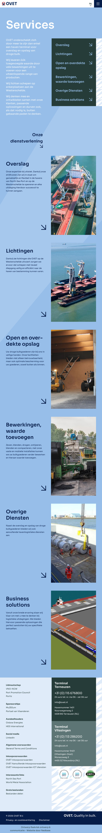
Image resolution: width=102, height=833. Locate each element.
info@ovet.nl (61, 702)
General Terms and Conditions (21, 748)
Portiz (9, 696)
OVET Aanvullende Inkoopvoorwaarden (26, 763)
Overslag (62, 45)
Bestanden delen (14, 793)
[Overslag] (51, 195)
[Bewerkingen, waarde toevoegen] (51, 456)
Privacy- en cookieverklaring (20, 820)
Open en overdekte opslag (70, 65)
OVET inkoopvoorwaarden (19, 760)
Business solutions (70, 100)
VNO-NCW (11, 689)
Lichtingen (64, 54)
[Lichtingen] (51, 282)
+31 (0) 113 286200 (68, 737)
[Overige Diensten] (51, 543)
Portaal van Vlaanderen (17, 711)
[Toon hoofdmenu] (98, 3)
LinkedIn (10, 737)
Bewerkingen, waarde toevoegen (70, 79)
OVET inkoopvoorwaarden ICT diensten (26, 767)
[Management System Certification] (64, 774)
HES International (15, 726)
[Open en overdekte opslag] (51, 369)
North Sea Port (13, 778)
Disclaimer (44, 820)
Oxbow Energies (14, 722)
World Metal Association (18, 782)
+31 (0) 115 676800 (68, 693)
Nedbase (45, 830)
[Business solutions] (51, 630)
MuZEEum (11, 707)
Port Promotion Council (18, 692)
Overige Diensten (69, 91)
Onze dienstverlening (26, 138)
